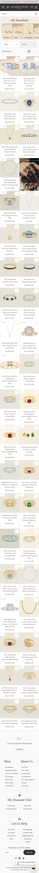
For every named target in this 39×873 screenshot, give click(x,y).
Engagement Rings (11, 770)
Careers (24, 783)
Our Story (25, 767)
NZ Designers (9, 777)
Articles (27, 842)
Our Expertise (26, 777)
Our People (25, 770)
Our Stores (25, 786)
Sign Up (29, 852)
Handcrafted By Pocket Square (19, 870)
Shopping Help (27, 830)
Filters (6, 44)
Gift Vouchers (9, 786)
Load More (19, 749)
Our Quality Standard (28, 780)
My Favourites (27, 809)
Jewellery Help (27, 833)
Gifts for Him (9, 783)
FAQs (11, 839)
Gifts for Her (9, 780)
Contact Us (11, 830)
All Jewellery (9, 767)
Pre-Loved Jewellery (11, 773)
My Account (11, 806)
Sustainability (26, 773)
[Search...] (36, 13)
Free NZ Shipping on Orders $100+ (11, 2)
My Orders (27, 806)
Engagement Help (27, 836)
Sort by (24, 44)
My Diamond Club (11, 809)
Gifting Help (28, 839)
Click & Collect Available (30, 2)
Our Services (11, 836)
